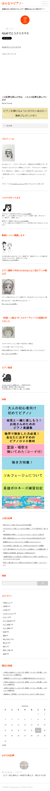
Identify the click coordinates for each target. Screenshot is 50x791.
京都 (4, 632)
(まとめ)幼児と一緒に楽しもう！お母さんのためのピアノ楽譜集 (23, 545)
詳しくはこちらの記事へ (9, 304)
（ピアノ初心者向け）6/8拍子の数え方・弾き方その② (24, 775)
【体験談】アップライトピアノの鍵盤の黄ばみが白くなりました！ (24, 678)
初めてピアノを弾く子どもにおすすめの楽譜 (17, 525)
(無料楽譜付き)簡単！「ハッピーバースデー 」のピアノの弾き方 (23, 534)
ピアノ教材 (6, 628)
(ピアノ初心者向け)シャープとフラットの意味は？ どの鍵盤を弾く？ (25, 549)
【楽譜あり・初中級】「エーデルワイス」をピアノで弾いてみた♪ (24, 694)
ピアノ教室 (6, 624)
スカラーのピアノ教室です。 (11, 385)
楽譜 (4, 654)
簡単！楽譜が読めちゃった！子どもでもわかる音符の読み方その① (24, 538)
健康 (4, 635)
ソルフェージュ (8, 613)
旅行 (4, 646)
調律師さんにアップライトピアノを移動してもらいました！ (22, 542)
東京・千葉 (6, 650)
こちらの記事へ (27, 214)
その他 (5, 610)
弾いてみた (6, 639)
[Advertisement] (25, 75)
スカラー (11, 28)
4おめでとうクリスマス (11, 47)
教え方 (5, 643)
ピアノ (5, 617)
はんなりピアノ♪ (12, 3)
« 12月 (4, 745)
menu (45, 3)
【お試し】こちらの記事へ (10, 260)
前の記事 (9, 125)
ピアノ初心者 (7, 621)
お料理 (5, 606)
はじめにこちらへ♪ (18, 184)
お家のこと (6, 602)
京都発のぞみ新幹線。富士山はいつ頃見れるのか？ (19, 553)
